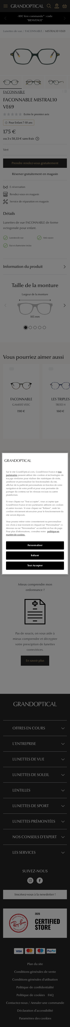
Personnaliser (35, 545)
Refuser (35, 555)
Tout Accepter (35, 565)
